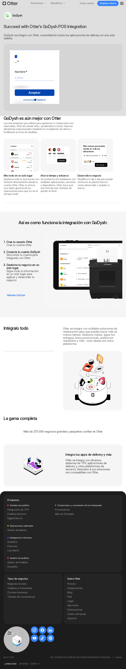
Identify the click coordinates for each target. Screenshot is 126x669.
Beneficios (56, 3)
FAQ (69, 596)
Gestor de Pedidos (17, 562)
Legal (70, 601)
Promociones (62, 509)
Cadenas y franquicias (19, 588)
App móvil (72, 605)
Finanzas (12, 546)
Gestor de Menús (16, 530)
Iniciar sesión (87, 3)
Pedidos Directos (16, 514)
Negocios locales (16, 583)
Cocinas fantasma (17, 592)
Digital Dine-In (15, 518)
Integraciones (75, 588)
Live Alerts (13, 550)
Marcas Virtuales (64, 514)
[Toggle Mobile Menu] (121, 3)
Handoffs (12, 566)
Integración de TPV (18, 509)
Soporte (72, 618)
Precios (71, 583)
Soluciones (37, 3)
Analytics (12, 541)
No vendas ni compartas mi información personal (80, 657)
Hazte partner (75, 609)
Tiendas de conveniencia (21, 596)
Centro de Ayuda (76, 614)
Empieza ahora (108, 3)
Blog (69, 592)
